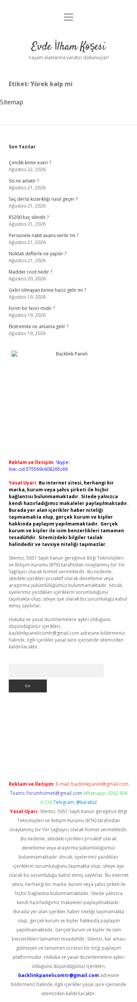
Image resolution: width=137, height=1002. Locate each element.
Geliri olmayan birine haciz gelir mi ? (47, 290)
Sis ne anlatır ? (24, 181)
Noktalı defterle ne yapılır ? (37, 253)
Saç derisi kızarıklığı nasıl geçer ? (43, 199)
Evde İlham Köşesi (68, 47)
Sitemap (11, 102)
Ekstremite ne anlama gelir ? (38, 326)
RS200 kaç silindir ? (29, 217)
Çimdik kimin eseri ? (30, 162)
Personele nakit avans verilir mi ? (43, 235)
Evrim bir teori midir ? (32, 308)
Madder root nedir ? (30, 272)
